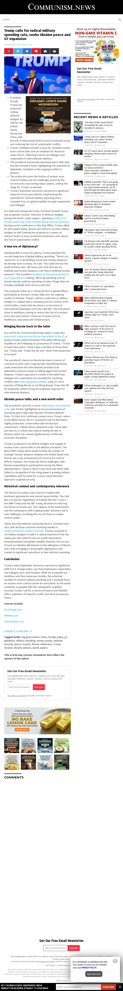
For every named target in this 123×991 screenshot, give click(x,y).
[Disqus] (37, 819)
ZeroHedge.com (13, 609)
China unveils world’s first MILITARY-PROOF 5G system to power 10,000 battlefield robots (99, 374)
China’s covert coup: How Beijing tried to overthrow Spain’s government (99, 218)
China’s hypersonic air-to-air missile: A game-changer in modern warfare (101, 258)
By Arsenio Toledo (102, 210)
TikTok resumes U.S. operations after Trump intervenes (99, 287)
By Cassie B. (99, 321)
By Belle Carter (100, 292)
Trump (57, 644)
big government (30, 637)
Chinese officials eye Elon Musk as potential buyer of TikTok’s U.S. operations (100, 360)
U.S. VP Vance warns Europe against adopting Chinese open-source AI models (101, 154)
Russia (35, 644)
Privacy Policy (61, 981)
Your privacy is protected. (16, 696)
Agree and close (94, 974)
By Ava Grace (100, 224)
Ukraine (8, 647)
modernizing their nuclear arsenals (24, 531)
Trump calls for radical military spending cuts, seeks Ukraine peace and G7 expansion (99, 139)
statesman (46, 644)
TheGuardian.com (14, 621)
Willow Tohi (27, 44)
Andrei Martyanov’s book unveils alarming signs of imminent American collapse (100, 204)
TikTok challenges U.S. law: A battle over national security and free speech (101, 388)
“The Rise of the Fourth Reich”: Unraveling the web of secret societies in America (99, 125)
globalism (9, 640)
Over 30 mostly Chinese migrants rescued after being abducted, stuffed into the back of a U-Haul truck (100, 273)
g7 (65, 637)
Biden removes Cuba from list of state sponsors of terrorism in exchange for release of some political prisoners (100, 330)
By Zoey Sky (99, 236)
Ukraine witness (23, 647)
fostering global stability (32, 381)
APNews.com (11, 615)
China (44, 637)
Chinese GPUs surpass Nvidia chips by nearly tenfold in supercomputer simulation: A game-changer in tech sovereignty (101, 169)
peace (17, 644)
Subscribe (108, 987)
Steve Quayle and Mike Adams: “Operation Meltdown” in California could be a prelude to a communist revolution (101, 404)
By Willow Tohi (100, 145)
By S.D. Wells (100, 196)
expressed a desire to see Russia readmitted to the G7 (34, 336)
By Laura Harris (100, 307)
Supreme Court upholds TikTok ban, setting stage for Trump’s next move (101, 315)
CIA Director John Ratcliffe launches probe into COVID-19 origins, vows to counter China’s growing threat (101, 244)
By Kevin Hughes (101, 131)
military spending (26, 640)
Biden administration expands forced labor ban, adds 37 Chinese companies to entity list (100, 301)
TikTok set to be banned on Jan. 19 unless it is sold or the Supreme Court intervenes (100, 346)
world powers (40, 647)
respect (26, 644)
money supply (44, 640)
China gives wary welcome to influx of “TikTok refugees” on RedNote (101, 231)
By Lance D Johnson (102, 159)
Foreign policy (55, 637)
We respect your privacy (46, 961)
